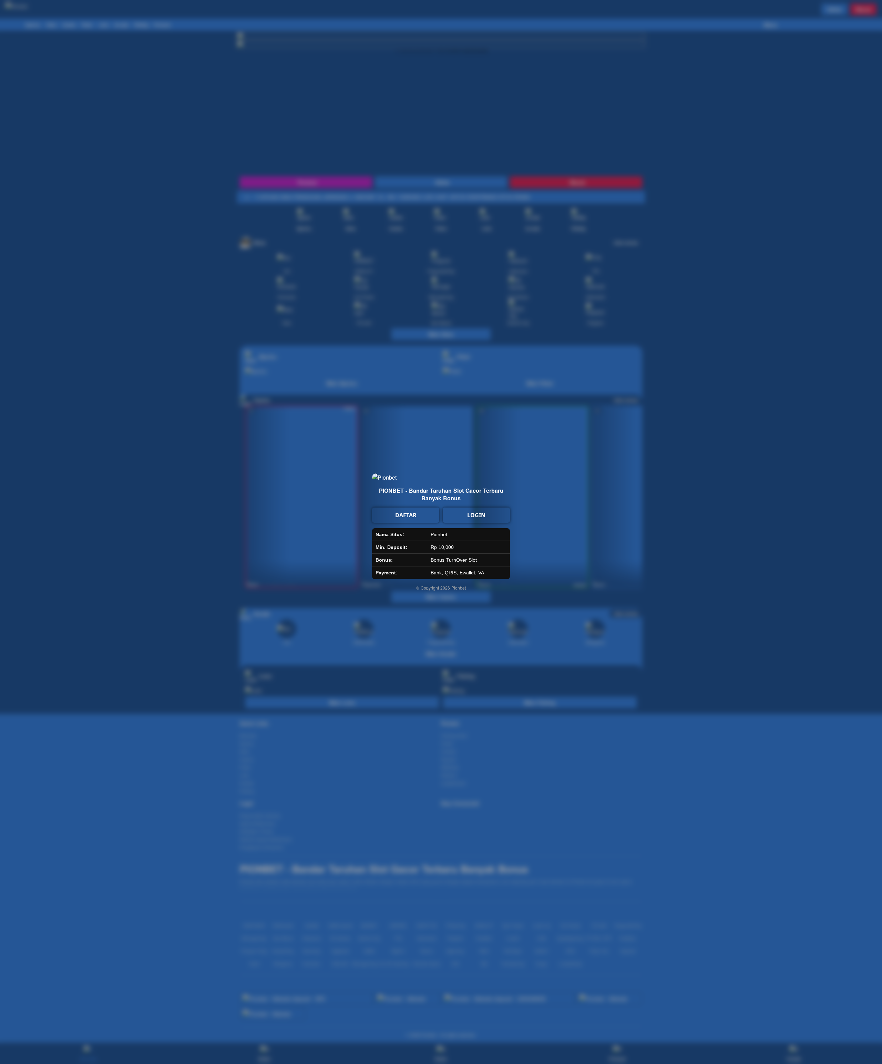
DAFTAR (406, 515)
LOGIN (476, 515)
